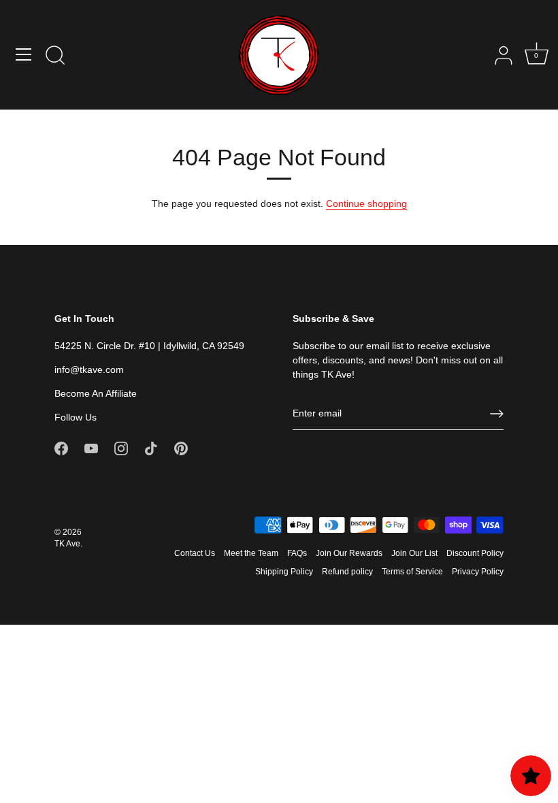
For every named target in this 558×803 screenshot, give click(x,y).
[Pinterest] (181, 447)
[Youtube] (91, 447)
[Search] (55, 56)
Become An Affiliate (95, 393)
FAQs (297, 553)
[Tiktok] (151, 447)
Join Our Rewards (349, 553)
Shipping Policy (284, 571)
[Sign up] (497, 414)
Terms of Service (412, 571)
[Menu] (24, 54)
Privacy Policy (478, 571)
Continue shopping (366, 203)
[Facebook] (61, 447)
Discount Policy (475, 553)
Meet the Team (251, 553)
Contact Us (194, 553)
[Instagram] (121, 447)
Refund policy (347, 571)
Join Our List (414, 553)
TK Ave (67, 543)
